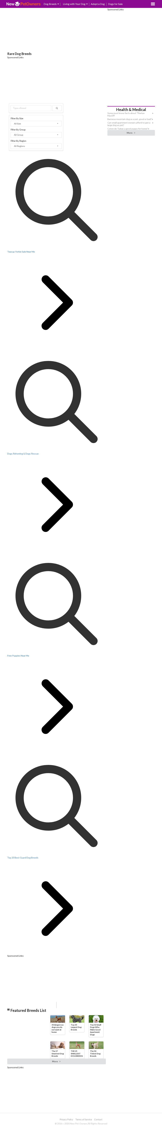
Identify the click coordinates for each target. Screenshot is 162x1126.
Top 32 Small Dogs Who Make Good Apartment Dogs (95, 1030)
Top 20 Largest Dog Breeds (76, 1027)
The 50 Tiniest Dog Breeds (95, 1053)
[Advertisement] (56, 30)
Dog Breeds (50, 3)
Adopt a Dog (98, 3)
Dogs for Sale (115, 3)
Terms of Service (83, 1119)
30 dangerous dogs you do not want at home (58, 1028)
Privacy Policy (66, 1119)
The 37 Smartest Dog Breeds (58, 1053)
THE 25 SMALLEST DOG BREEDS (77, 1053)
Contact (98, 1119)
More (55, 1061)
